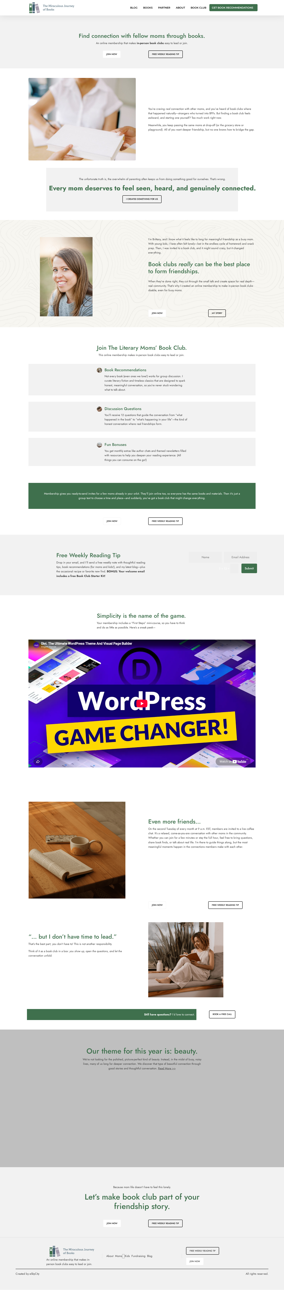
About (180, 8)
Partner (164, 8)
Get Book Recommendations (232, 8)
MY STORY (217, 313)
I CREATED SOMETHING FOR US (142, 199)
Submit (249, 568)
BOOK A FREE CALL (222, 1014)
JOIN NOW (111, 54)
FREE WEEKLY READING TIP (165, 54)
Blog (134, 8)
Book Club (198, 8)
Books (148, 8)
